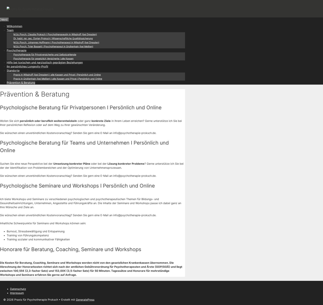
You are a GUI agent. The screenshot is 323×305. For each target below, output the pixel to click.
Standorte (13, 70)
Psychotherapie (16, 50)
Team (10, 30)
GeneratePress (85, 299)
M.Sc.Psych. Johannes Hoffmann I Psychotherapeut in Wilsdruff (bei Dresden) (56, 42)
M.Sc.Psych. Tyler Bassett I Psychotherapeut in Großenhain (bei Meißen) (53, 46)
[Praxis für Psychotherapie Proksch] (30, 8)
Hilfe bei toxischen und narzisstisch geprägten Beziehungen (45, 62)
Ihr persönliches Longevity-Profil (27, 66)
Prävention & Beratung (21, 82)
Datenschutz (18, 289)
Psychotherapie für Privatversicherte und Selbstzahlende (44, 54)
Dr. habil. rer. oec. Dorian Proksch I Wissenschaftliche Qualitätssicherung (53, 38)
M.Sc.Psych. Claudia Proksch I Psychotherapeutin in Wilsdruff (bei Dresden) (55, 34)
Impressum (17, 293)
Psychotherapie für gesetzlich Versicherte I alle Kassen (43, 58)
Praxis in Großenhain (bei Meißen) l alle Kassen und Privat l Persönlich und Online (57, 78)
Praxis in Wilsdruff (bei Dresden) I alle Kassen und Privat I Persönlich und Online (57, 74)
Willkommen (14, 26)
